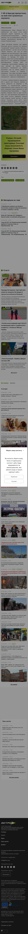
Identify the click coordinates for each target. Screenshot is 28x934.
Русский (14, 481)
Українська (14, 476)
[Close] (23, 450)
